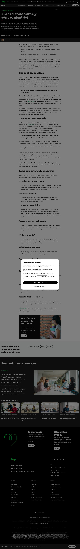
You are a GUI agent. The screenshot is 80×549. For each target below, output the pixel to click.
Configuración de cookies (40, 286)
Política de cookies (42, 276)
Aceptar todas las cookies (40, 282)
